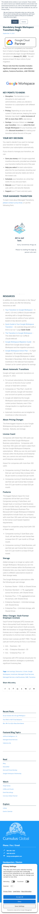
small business (20, 677)
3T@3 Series (7, 786)
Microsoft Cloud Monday (10, 770)
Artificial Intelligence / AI (10, 736)
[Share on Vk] (26, 689)
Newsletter (6, 767)
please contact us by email (12, 203)
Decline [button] (24, 22)
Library (5, 808)
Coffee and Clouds (8, 789)
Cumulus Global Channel (10, 796)
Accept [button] (15, 22)
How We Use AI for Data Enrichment (13, 723)
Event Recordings (8, 792)
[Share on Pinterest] (13, 689)
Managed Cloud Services (26, 674)
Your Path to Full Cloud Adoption (12, 719)
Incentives (14, 674)
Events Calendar (7, 811)
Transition (32, 677)
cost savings (11, 671)
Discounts (19, 671)
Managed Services (9, 677)
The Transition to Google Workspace (18, 333)
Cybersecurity (7, 743)
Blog (4, 763)
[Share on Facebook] (5, 689)
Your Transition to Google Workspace (18, 310)
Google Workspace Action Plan (16, 351)
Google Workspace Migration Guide (18, 342)
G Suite (25, 671)
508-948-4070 (11, 853)
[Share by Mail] (34, 689)
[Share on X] (9, 689)
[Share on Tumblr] (22, 689)
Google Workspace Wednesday (12, 773)
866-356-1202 (11, 850)
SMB (26, 677)
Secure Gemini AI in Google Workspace (14, 716)
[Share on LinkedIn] (17, 689)
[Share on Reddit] (30, 689)
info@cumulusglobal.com (14, 856)
